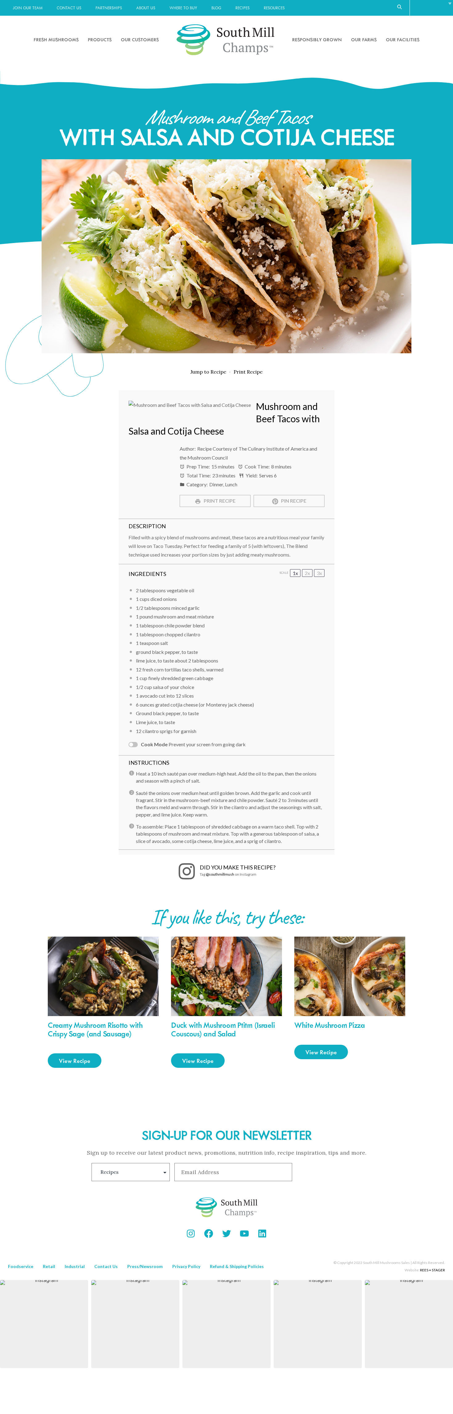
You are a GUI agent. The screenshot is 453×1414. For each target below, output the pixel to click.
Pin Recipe (293, 501)
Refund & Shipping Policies (237, 1266)
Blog (216, 7)
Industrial (75, 1266)
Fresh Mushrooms (56, 39)
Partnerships (109, 7)
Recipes (242, 7)
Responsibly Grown (317, 39)
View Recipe (74, 1060)
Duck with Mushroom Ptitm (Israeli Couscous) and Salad (223, 1029)
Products (100, 39)
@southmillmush (220, 874)
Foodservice (20, 1266)
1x (295, 573)
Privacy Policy (186, 1266)
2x (307, 573)
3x (319, 573)
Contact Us (69, 7)
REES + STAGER (432, 1270)
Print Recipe (248, 372)
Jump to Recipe (208, 372)
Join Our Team (28, 7)
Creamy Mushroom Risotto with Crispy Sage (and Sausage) (95, 1029)
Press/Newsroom (145, 1266)
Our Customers (140, 39)
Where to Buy (183, 7)
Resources (274, 7)
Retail (49, 1266)
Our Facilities (402, 39)
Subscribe (329, 1172)
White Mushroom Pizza (329, 1025)
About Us (145, 7)
